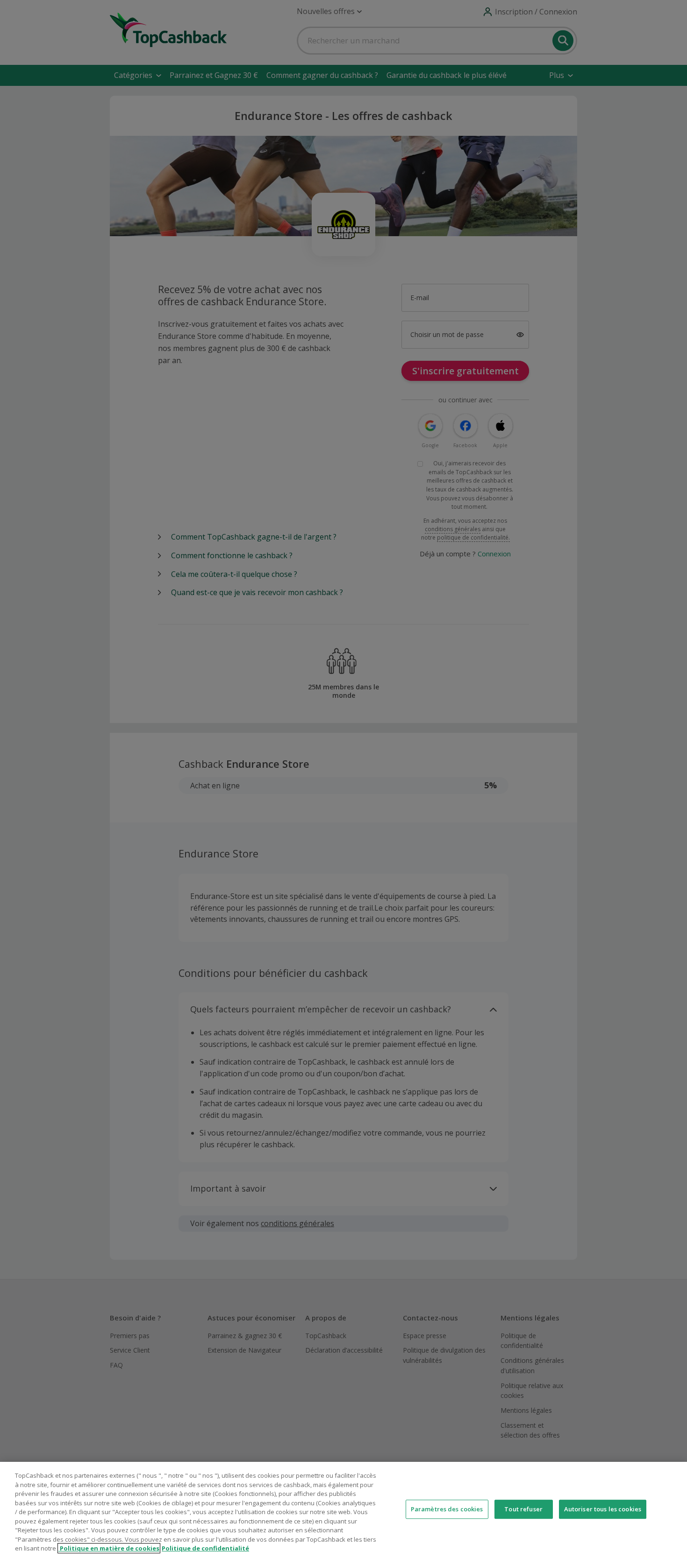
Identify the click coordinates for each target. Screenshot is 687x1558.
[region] (343, 1510)
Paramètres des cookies (447, 1509)
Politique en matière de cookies (108, 1548)
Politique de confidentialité (205, 1548)
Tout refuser (523, 1509)
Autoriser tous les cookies (602, 1509)
